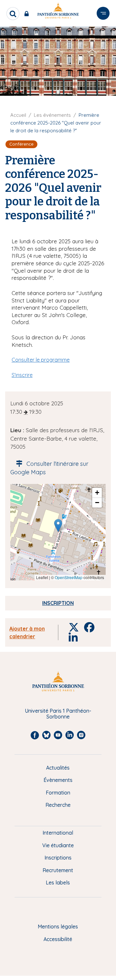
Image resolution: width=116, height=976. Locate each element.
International (58, 833)
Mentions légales (58, 926)
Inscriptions (58, 858)
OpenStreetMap (68, 577)
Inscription (58, 603)
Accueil (18, 115)
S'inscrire (22, 375)
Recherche (58, 805)
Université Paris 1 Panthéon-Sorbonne (58, 714)
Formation (58, 792)
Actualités (58, 768)
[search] (12, 13)
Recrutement (58, 870)
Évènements (58, 780)
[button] (58, 525)
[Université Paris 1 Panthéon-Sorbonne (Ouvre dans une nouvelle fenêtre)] (58, 12)
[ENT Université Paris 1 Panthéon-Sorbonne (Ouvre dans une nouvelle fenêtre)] (27, 13)
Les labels (58, 882)
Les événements (52, 115)
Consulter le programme (41, 359)
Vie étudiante (58, 845)
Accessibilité (58, 939)
